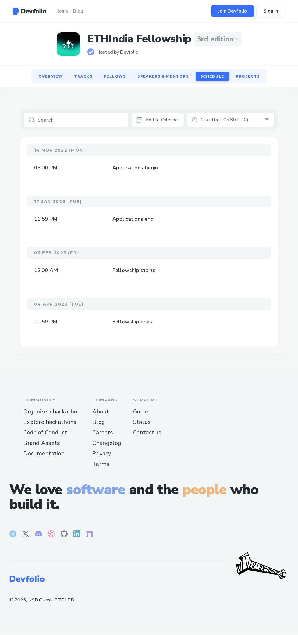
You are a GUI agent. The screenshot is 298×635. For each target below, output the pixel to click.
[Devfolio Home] (29, 11)
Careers (102, 432)
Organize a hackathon (52, 411)
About (100, 411)
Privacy (101, 453)
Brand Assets (41, 443)
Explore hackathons (50, 422)
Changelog (106, 443)
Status (142, 422)
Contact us (147, 432)
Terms (100, 464)
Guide (140, 411)
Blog (98, 422)
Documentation (44, 453)
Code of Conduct (45, 432)
